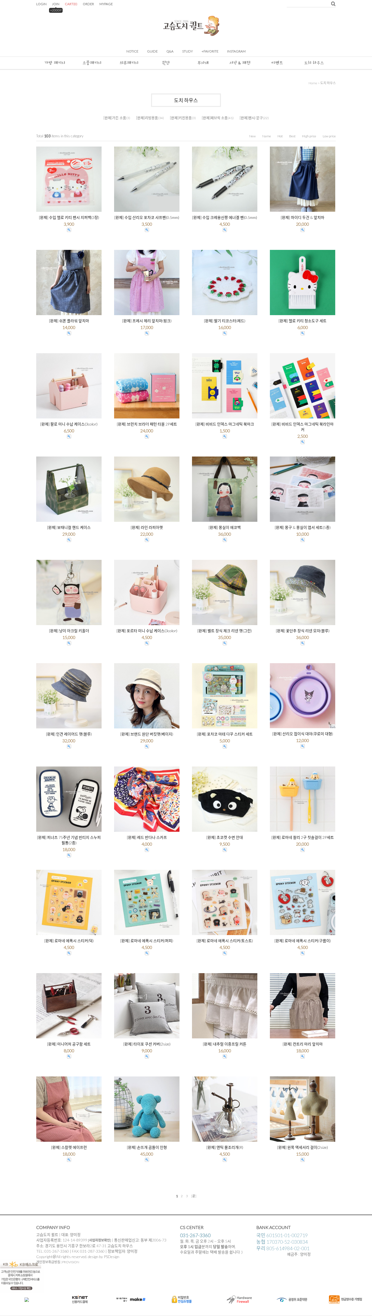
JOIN (55, 4)
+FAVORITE (210, 51)
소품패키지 (92, 62)
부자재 (203, 62)
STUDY (187, 51)
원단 (166, 62)
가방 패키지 (54, 62)
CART (71, 4)
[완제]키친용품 (181, 118)
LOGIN (41, 4)
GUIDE (152, 51)
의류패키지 (129, 62)
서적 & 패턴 (240, 62)
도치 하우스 (314, 62)
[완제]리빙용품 (147, 118)
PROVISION (70, 1262)
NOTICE (132, 51)
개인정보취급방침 (48, 1262)
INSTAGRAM (236, 51)
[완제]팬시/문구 (251, 118)
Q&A (169, 51)
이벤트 (277, 62)
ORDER (88, 4)
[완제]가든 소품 (114, 118)
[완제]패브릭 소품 (215, 118)
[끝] (193, 1196)
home (313, 83)
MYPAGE (106, 4)
